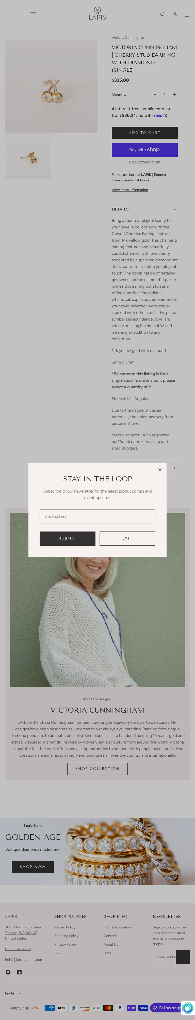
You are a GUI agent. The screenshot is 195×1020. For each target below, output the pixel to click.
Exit (127, 538)
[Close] (160, 469)
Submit (67, 538)
